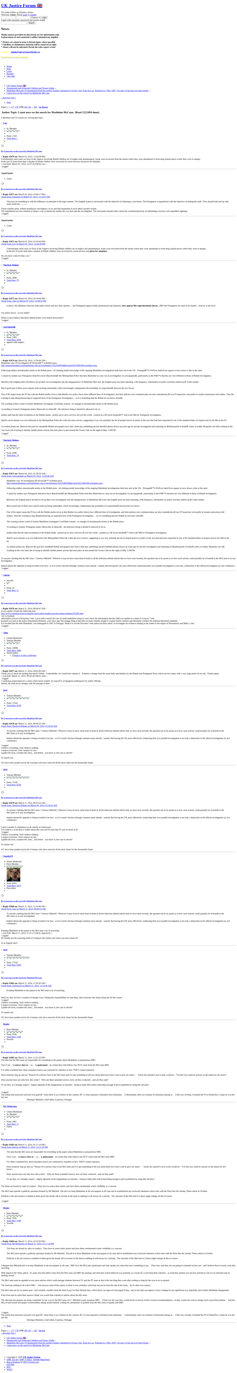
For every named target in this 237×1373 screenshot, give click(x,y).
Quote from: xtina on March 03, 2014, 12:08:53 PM (23, 301)
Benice (6, 1024)
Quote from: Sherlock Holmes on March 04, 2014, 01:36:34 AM (29, 726)
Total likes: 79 (13, 280)
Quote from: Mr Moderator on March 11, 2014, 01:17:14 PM (27, 1244)
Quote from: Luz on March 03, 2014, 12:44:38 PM (23, 244)
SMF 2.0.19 (12, 1359)
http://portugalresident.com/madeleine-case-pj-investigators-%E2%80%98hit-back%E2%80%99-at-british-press (49, 365)
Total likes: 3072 (14, 886)
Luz (5, 123)
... (10, 107)
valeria (6, 575)
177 (12, 107)
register (33, 15)
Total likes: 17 (13, 1124)
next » (13, 98)
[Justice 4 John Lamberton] (24, 655)
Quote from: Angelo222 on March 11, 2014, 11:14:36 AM (26, 986)
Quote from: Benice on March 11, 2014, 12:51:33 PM (24, 1147)
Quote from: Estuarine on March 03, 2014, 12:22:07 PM (25, 197)
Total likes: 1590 (14, 1037)
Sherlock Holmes (11, 265)
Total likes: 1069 (14, 340)
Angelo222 (8, 856)
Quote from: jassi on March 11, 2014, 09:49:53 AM (23, 909)
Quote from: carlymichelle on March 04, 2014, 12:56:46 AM (27, 476)
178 (16, 107)
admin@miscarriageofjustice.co (25, 52)
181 (29, 107)
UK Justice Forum (31, 1357)
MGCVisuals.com (31, 1362)
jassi (5, 690)
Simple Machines (41, 1359)
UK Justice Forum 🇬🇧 (21, 5)
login (25, 15)
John (5, 633)
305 (35, 107)
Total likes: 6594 (14, 705)
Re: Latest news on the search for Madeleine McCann (21, 151)
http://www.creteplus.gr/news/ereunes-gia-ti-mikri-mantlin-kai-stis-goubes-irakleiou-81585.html (42, 613)
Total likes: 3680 (14, 650)
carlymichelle (9, 327)
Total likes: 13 (13, 590)
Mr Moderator (10, 1106)
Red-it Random (13, 1362)
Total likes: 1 (12, 138)
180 (25, 107)
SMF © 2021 (25, 1359)
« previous (5, 98)
